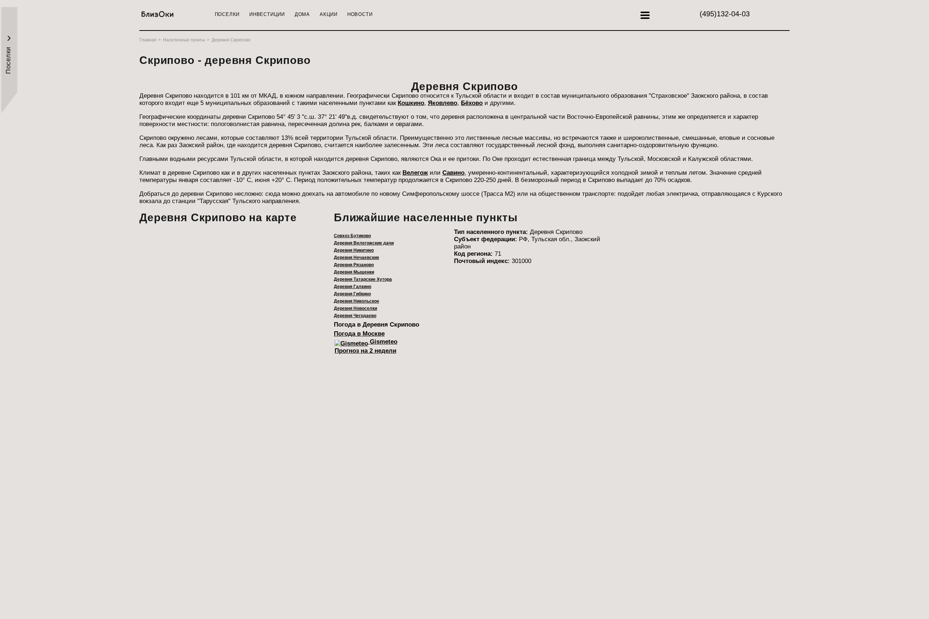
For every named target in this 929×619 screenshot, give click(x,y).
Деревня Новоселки (355, 308)
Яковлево (442, 103)
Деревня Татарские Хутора (363, 279)
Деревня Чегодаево (355, 315)
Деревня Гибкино (352, 293)
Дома (302, 14)
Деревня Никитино (354, 250)
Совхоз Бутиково (352, 235)
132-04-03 (725, 14)
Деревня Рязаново (354, 264)
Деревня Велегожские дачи (364, 243)
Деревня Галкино (352, 286)
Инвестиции (267, 14)
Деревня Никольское (356, 301)
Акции (328, 14)
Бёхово (472, 103)
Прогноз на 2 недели (365, 350)
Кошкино (411, 103)
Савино (453, 172)
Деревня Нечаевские (356, 257)
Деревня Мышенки (354, 272)
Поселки (227, 14)
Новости (359, 14)
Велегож (415, 172)
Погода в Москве (359, 333)
